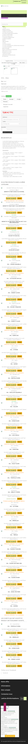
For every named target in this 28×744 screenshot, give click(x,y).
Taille (4, 121)
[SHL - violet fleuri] (14, 460)
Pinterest (5, 101)
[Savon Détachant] (14, 246)
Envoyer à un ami (8, 104)
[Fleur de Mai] (14, 7)
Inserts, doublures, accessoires (9, 49)
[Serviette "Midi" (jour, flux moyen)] (14, 188)
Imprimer (5, 106)
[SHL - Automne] (14, 502)
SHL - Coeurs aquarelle (14, 264)
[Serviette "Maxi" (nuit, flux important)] (14, 202)
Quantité (3, 127)
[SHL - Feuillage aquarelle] (14, 388)
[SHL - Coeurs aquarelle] (14, 260)
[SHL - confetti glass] (14, 317)
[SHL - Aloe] (7, 71)
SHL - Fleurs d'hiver (14, 577)
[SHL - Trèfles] (14, 531)
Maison (4, 40)
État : (2, 81)
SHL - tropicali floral (14, 477)
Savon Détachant (14, 250)
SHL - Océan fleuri (14, 420)
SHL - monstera (14, 449)
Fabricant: (3, 83)
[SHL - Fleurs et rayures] (14, 545)
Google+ (19, 99)
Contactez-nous (17, 1)
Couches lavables (6, 44)
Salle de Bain (5, 41)
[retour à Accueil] (2, 61)
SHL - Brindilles (14, 520)
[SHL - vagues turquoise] (14, 303)
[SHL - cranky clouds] (14, 289)
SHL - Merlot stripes (14, 492)
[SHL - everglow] (14, 331)
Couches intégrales (7, 46)
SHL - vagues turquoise (14, 307)
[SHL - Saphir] (14, 360)
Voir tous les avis (9, 736)
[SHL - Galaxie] (14, 403)
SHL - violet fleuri (14, 463)
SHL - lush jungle (14, 435)
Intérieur (5, 117)
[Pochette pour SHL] (14, 232)
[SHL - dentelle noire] (14, 374)
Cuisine (4, 42)
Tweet (4, 99)
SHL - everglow (14, 335)
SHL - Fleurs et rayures (14, 549)
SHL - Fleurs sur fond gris (14, 563)
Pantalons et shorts (6, 52)
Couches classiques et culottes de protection (13, 45)
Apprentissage (5, 48)
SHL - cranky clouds (14, 292)
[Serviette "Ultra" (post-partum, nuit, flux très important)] (14, 217)
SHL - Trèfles (14, 534)
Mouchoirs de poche (7, 36)
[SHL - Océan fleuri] (14, 417)
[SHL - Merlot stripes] (14, 488)
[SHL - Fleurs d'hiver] (14, 573)
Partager (11, 99)
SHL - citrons (14, 349)
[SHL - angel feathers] (14, 588)
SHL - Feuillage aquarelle (14, 392)
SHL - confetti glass (14, 321)
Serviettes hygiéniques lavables (10, 33)
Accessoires (5, 56)
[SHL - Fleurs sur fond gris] (14, 559)
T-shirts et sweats (6, 53)
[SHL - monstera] (14, 445)
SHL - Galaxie (14, 406)
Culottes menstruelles (7, 32)
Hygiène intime (6, 29)
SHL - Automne (14, 506)
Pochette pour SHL (14, 235)
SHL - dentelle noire (14, 378)
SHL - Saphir (14, 364)
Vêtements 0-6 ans (6, 50)
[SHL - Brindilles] (14, 516)
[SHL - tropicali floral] (14, 474)
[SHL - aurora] (14, 602)
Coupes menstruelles (7, 34)
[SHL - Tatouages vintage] (14, 274)
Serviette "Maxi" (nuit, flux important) (14, 206)
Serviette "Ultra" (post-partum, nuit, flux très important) (14, 222)
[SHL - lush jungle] (14, 431)
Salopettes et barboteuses (8, 55)
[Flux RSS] (11, 706)
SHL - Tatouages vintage (14, 278)
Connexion (24, 2)
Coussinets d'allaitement (8, 37)
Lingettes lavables (6, 30)
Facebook (5, 673)
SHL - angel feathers (14, 591)
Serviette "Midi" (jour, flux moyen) (14, 191)
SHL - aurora (14, 606)
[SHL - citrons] (14, 346)
